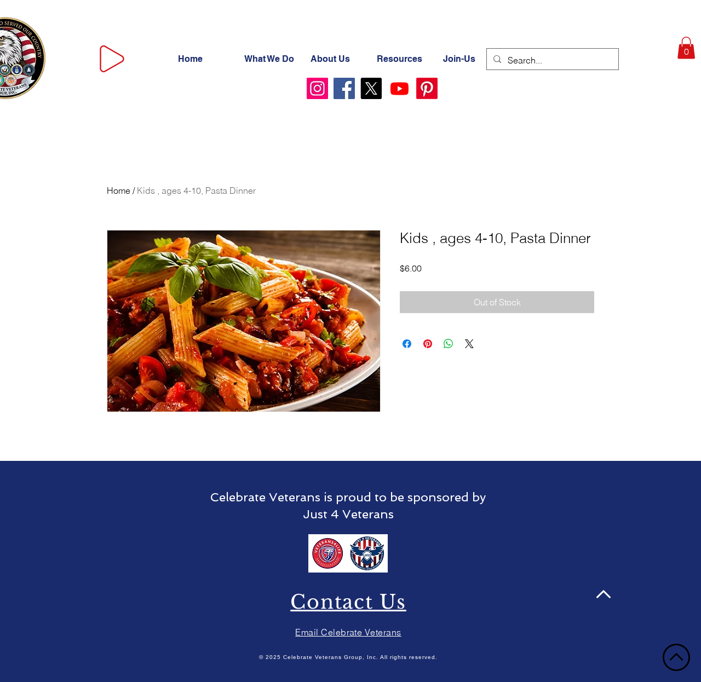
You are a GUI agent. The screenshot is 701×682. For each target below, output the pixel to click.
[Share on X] (469, 343)
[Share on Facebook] (406, 343)
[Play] (112, 58)
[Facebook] (344, 88)
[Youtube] (399, 88)
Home (118, 190)
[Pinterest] (427, 88)
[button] (686, 48)
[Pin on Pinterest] (427, 343)
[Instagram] (317, 88)
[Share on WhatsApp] (448, 343)
